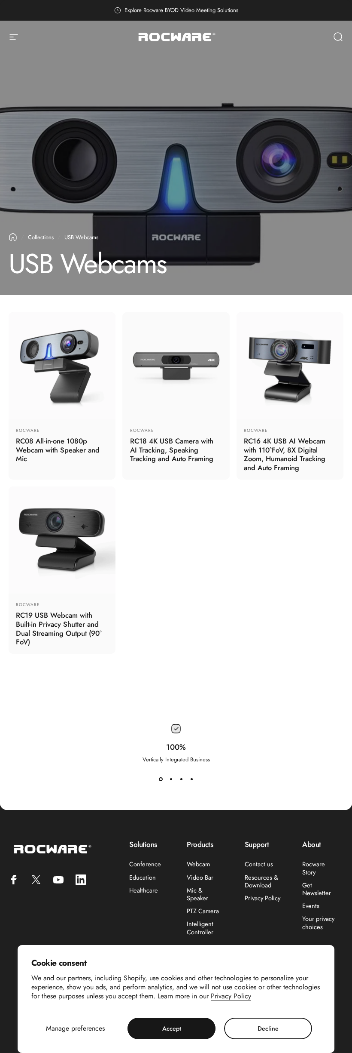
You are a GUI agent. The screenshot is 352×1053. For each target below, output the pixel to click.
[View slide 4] (191, 779)
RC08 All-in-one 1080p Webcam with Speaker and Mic (58, 450)
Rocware (28, 430)
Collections (41, 237)
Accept (171, 1028)
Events (310, 906)
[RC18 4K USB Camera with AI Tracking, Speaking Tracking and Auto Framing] (175, 365)
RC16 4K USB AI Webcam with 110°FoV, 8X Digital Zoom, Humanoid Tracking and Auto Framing (284, 454)
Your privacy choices (318, 922)
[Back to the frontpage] (13, 237)
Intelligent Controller (200, 928)
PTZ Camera (203, 911)
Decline (268, 1028)
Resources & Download (261, 881)
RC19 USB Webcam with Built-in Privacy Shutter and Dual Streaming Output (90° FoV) (59, 628)
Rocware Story (313, 868)
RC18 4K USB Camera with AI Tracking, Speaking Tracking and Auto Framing (171, 450)
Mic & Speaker (197, 894)
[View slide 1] (160, 779)
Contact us (259, 864)
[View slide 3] (181, 779)
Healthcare (143, 890)
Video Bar (200, 877)
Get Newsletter (316, 889)
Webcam (198, 864)
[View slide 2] (171, 779)
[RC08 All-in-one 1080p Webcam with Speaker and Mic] (62, 365)
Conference (145, 864)
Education (142, 877)
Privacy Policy (231, 996)
